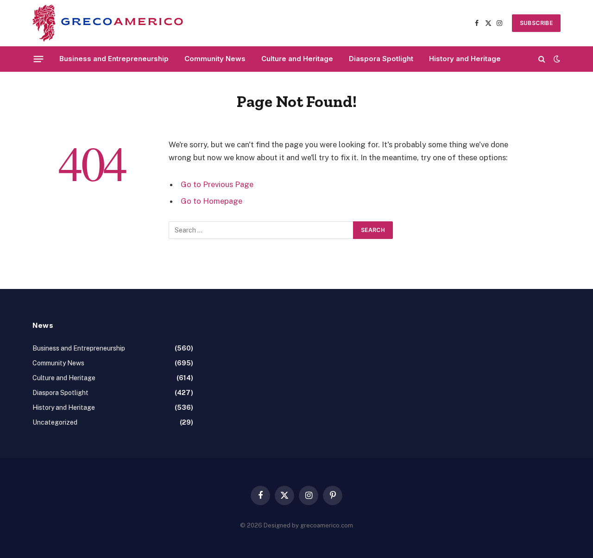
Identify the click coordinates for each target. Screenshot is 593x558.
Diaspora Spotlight (381, 58)
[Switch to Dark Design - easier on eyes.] (556, 59)
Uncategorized (54, 422)
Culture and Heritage (297, 58)
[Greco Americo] (107, 23)
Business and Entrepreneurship (114, 58)
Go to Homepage (211, 201)
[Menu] (39, 58)
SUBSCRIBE (536, 22)
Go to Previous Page (217, 184)
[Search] (541, 59)
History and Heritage (465, 58)
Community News (215, 58)
